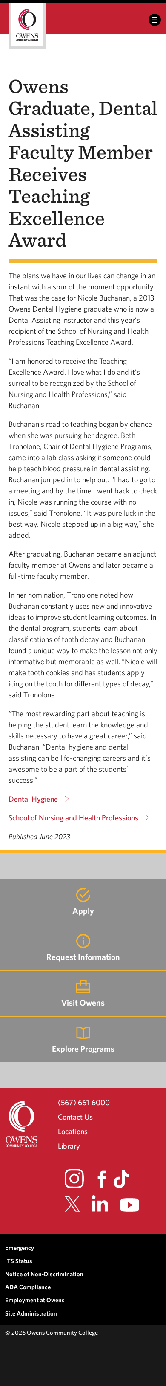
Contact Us (75, 1116)
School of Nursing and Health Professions (73, 817)
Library (69, 1145)
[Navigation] (155, 20)
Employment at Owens (35, 1300)
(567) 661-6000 (84, 1102)
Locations (73, 1131)
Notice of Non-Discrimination (44, 1274)
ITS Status (18, 1260)
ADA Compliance (28, 1286)
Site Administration (31, 1313)
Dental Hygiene (33, 798)
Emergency (19, 1247)
